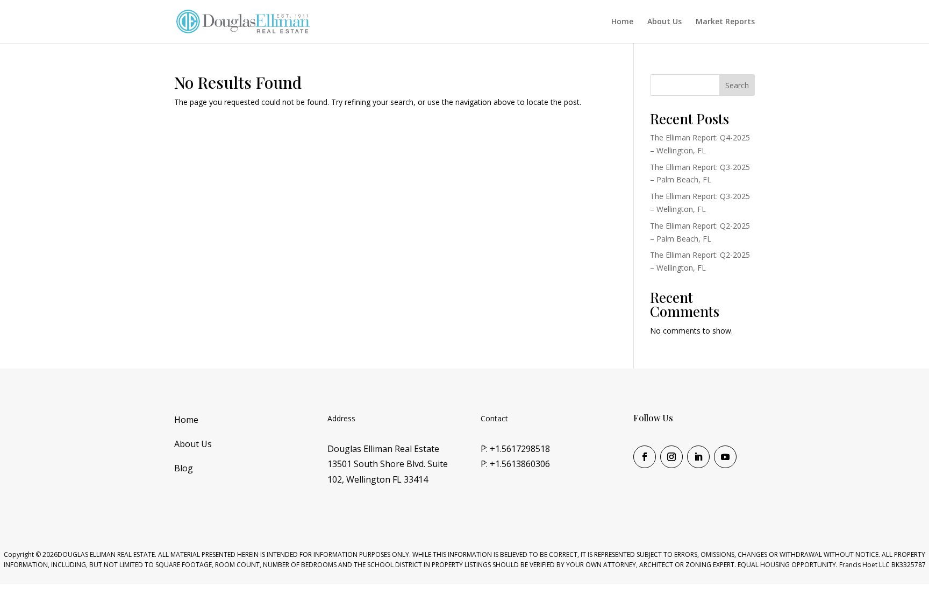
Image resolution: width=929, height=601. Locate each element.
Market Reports (725, 22)
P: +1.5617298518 (515, 449)
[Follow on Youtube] (725, 457)
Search (737, 85)
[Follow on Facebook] (644, 457)
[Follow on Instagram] (671, 457)
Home (622, 22)
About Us (664, 22)
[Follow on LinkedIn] (698, 457)
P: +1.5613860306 (515, 464)
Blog (183, 468)
